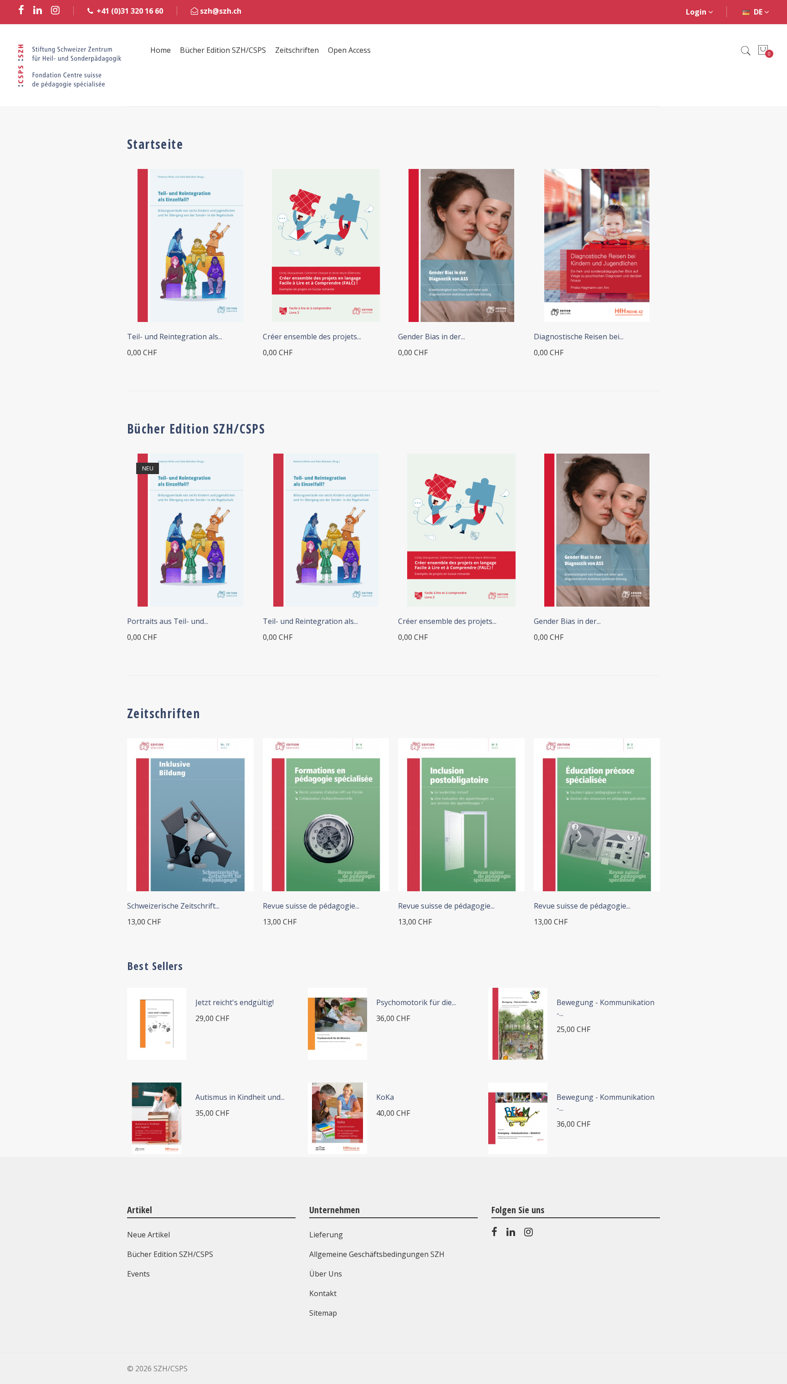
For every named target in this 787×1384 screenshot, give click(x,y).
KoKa (385, 1097)
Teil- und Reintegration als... (174, 337)
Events (138, 1274)
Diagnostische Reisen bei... (578, 337)
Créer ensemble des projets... (312, 337)
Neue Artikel (148, 1235)
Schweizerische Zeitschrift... (173, 906)
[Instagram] (528, 1233)
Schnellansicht (234, 188)
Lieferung (326, 1235)
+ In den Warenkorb (175, 881)
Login (697, 11)
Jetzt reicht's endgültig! (234, 1002)
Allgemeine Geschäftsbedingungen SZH (377, 1254)
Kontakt (323, 1293)
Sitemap (323, 1313)
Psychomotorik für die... (416, 1002)
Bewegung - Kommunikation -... (605, 1007)
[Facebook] (494, 1233)
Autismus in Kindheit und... (240, 1097)
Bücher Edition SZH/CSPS (170, 1254)
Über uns (325, 1274)
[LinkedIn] (510, 1233)
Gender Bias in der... (431, 337)
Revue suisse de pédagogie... (311, 906)
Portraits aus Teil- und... (167, 621)
